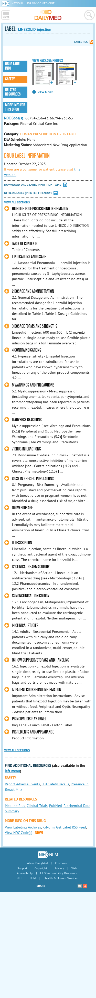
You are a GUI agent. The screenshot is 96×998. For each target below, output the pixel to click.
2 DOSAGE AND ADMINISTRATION (33, 291)
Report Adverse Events (22, 784)
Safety (10, 79)
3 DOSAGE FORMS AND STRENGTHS (34, 326)
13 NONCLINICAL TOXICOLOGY (30, 596)
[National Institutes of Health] (7, 3)
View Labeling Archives (23, 827)
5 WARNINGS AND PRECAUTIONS (33, 385)
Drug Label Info (13, 66)
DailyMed (48, 15)
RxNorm (48, 827)
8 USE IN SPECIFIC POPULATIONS (33, 478)
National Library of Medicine (33, 3)
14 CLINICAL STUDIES (25, 625)
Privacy (59, 868)
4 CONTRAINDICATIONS (26, 350)
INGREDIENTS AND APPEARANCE (33, 732)
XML (58, 184)
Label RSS (81, 42)
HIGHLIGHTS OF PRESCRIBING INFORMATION (40, 208)
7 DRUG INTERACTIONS (26, 449)
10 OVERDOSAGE (22, 508)
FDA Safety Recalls (55, 784)
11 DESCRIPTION (22, 542)
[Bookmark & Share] (85, 886)
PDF (49, 184)
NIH (19, 878)
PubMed (55, 805)
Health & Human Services (61, 878)
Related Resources (13, 92)
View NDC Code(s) (18, 832)
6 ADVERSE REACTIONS (27, 419)
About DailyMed (37, 863)
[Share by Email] (80, 886)
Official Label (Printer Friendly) (28, 193)
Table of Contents (25, 243)
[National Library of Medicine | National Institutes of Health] (48, 854)
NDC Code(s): (14, 118)
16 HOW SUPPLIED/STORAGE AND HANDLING (40, 660)
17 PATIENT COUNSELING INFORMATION (36, 689)
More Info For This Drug (15, 107)
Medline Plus (15, 805)
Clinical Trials (37, 805)
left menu (12, 771)
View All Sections (17, 202)
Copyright (41, 868)
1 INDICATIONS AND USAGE (29, 256)
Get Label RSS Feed (71, 827)
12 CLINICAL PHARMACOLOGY (31, 566)
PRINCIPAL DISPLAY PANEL (29, 719)
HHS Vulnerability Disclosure (58, 873)
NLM (33, 878)
